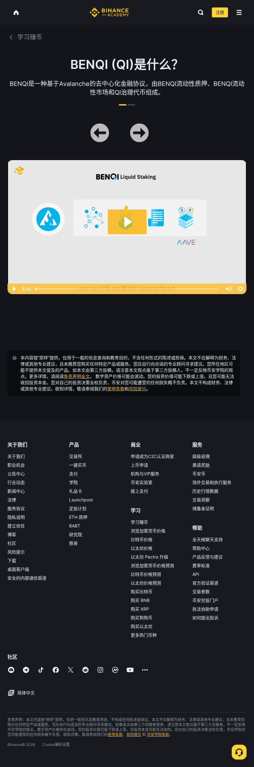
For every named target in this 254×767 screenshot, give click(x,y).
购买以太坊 (141, 626)
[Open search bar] (198, 12)
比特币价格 (141, 539)
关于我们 (16, 456)
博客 (11, 534)
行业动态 (16, 482)
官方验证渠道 (205, 582)
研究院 (75, 534)
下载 (11, 560)
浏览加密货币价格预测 (152, 565)
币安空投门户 (205, 600)
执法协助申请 (205, 609)
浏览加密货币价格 (148, 530)
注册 (220, 12)
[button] (239, 12)
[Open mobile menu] (239, 12)
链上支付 (139, 491)
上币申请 (139, 465)
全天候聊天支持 (207, 539)
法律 (11, 499)
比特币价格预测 (146, 574)
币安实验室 (141, 482)
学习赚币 (139, 522)
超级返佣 (201, 456)
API (195, 574)
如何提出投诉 (205, 617)
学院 (73, 482)
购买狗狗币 (141, 617)
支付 (73, 473)
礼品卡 (75, 491)
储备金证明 (203, 508)
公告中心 (16, 473)
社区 (11, 543)
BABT (74, 525)
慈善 (73, 543)
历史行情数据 (205, 491)
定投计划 (77, 508)
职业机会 (16, 465)
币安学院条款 (158, 734)
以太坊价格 (141, 548)
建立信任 (16, 525)
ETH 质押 (78, 517)
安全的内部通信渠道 (26, 578)
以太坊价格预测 (146, 582)
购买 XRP (140, 609)
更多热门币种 (144, 635)
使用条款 (116, 388)
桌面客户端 (18, 569)
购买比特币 (141, 591)
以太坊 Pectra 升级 (149, 556)
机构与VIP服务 (145, 473)
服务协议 (16, 508)
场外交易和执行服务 (211, 482)
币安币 (198, 473)
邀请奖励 (201, 465)
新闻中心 (16, 491)
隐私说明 (16, 517)
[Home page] (109, 12)
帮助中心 (201, 548)
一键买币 (77, 465)
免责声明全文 (77, 376)
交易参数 (201, 591)
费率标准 (201, 565)
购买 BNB (140, 600)
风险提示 (137, 388)
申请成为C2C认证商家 (152, 456)
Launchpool (81, 499)
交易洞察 (201, 499)
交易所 (75, 456)
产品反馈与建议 (207, 556)
